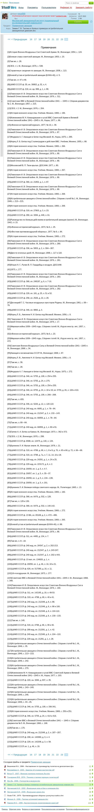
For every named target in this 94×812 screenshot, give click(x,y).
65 (90, 781)
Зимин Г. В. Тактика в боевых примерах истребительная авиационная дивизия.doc (40, 785)
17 (35, 39)
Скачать (78, 22)
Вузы (21, 7)
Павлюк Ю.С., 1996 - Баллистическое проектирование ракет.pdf (32, 803)
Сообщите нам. (61, 16)
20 (48, 39)
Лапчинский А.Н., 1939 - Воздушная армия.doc (26, 792)
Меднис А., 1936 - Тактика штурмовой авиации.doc (27, 799)
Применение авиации (22, 26)
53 (90, 788)
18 (40, 39)
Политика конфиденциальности (77, 809)
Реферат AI (66, 7)
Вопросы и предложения (31, 809)
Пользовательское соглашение (53, 809)
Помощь (5, 809)
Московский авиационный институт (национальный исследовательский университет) (35, 22)
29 (90, 770)
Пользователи (48, 7)
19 (44, 39)
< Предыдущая (19, 39)
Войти (5, 3)
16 (31, 39)
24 (66, 39)
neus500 (21, 14)
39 (90, 792)
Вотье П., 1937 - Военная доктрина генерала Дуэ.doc (28, 774)
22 (57, 39)
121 (89, 803)
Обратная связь (15, 809)
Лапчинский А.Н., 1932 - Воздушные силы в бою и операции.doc (33, 788)
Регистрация (14, 3)
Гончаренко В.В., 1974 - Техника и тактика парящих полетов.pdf (33, 777)
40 (90, 774)
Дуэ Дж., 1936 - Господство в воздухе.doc (23, 781)
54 (90, 799)
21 (53, 39)
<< (9, 39)
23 (62, 39)
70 (90, 785)
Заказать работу (84, 7)
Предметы (32, 7)
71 (90, 777)
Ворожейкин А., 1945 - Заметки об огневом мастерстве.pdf (30, 770)
